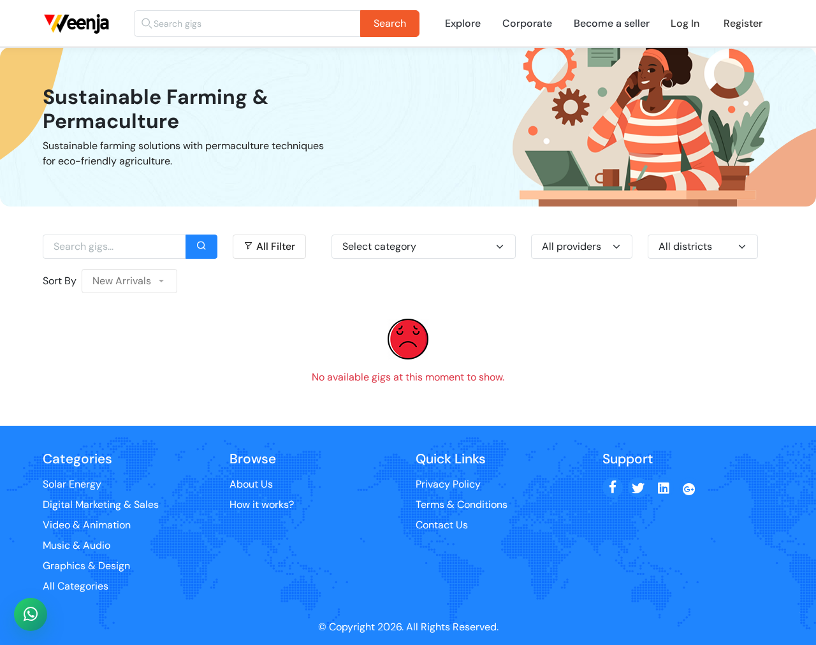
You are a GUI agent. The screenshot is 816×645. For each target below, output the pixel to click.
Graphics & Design (86, 565)
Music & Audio (76, 545)
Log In (685, 23)
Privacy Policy (448, 484)
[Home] (79, 9)
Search (390, 23)
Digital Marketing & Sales (101, 504)
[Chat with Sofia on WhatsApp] (30, 614)
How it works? (261, 504)
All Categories (75, 586)
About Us (251, 484)
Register (743, 23)
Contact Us (442, 525)
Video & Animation (87, 525)
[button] (129, 281)
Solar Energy (72, 484)
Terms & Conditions (461, 504)
